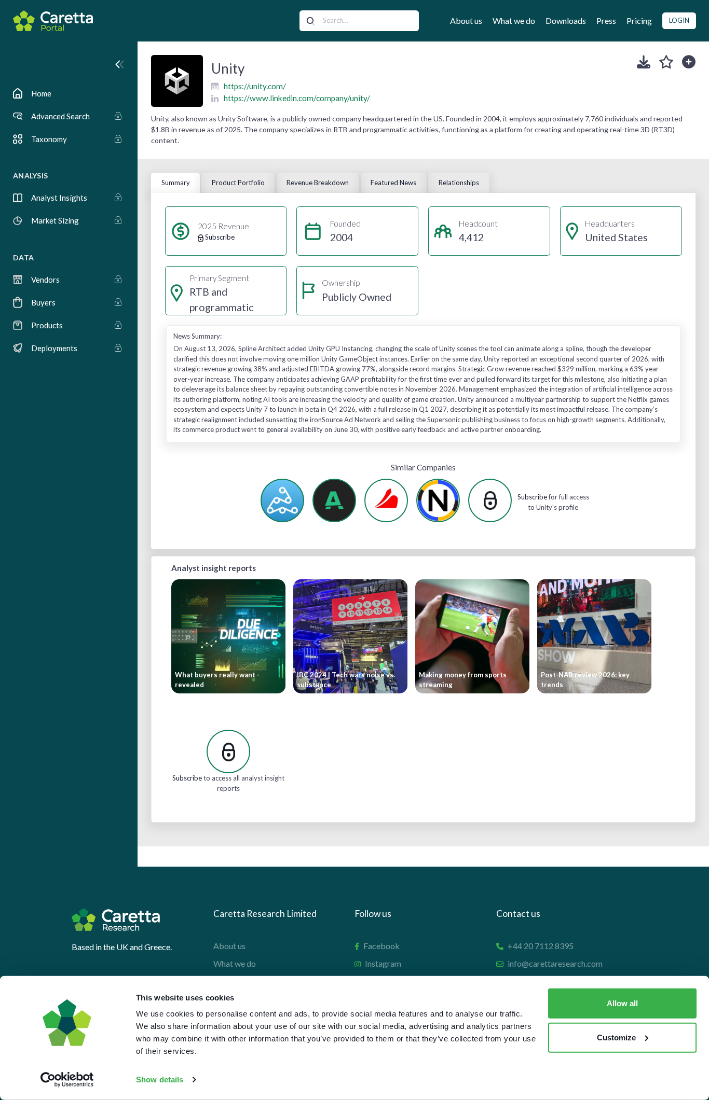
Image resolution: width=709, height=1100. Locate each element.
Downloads (566, 20)
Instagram (383, 963)
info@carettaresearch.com (555, 963)
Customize (616, 1037)
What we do (514, 20)
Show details (159, 1079)
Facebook (381, 946)
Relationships (459, 182)
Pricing (639, 20)
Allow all (622, 1003)
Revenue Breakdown (318, 182)
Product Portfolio (238, 182)
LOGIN (679, 20)
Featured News (393, 182)
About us (466, 20)
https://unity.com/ (255, 86)
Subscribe (532, 497)
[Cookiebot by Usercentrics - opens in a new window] (67, 1080)
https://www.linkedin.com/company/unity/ (297, 98)
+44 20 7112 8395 (541, 946)
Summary (175, 182)
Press (606, 20)
